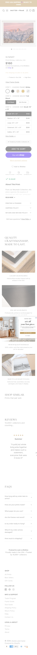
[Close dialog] (36, 317)
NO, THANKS (27, 335)
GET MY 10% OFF (28, 332)
